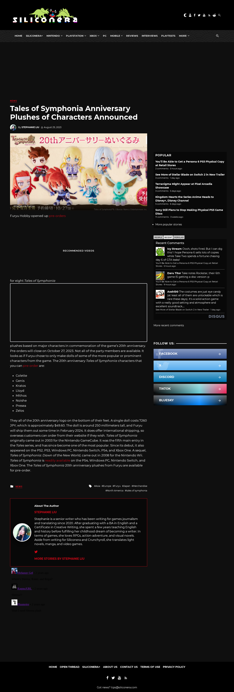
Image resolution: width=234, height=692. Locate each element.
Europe (107, 486)
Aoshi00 (172, 291)
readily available (57, 460)
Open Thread (70, 667)
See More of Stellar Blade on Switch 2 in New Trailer (190, 174)
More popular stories (168, 224)
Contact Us (129, 667)
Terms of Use (150, 667)
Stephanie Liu (30, 127)
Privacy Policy (174, 667)
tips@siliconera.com (124, 687)
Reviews (132, 35)
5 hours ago (170, 266)
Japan (127, 486)
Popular (179, 237)
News (13, 101)
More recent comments (169, 325)
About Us (110, 667)
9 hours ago (170, 284)
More (183, 35)
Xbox (93, 35)
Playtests (168, 35)
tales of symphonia (136, 490)
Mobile (115, 35)
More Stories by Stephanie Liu (59, 558)
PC (105, 35)
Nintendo (53, 35)
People (158, 237)
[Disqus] (78, 612)
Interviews (150, 35)
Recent (168, 237)
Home (18, 35)
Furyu (117, 486)
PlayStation (74, 35)
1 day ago (215, 309)
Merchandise (140, 486)
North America (115, 490)
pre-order (30, 366)
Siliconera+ (34, 35)
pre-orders (57, 216)
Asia (98, 486)
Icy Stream (174, 248)
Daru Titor (174, 273)
